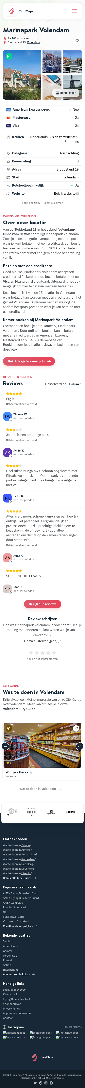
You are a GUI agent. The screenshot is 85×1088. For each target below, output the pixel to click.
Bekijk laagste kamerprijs (26, 361)
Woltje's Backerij (19, 772)
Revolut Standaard (14, 907)
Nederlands (39, 137)
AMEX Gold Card (13, 902)
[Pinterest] (40, 1083)
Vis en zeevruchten (63, 137)
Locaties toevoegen (15, 989)
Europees (71, 142)
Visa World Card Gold (16, 921)
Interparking (10, 969)
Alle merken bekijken (16, 974)
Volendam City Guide (19, 709)
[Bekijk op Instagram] (16, 1038)
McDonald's (10, 955)
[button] (9, 56)
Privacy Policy (11, 1008)
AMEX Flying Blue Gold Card (20, 893)
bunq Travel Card (13, 916)
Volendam (33, 42)
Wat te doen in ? (17, 845)
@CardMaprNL (73, 1027)
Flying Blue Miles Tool (16, 999)
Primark (7, 960)
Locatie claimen (53, 203)
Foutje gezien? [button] (31, 203)
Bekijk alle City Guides (17, 878)
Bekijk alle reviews (42, 604)
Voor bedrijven (12, 1004)
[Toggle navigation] (74, 11)
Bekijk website (65, 193)
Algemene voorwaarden (17, 1013)
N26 (5, 912)
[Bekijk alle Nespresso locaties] (47, 812)
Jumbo (7, 941)
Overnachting (69, 153)
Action (7, 965)
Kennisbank (10, 994)
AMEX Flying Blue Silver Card (21, 898)
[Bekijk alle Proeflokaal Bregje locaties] (27, 812)
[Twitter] (35, 1083)
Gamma (7, 951)
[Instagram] (45, 1083)
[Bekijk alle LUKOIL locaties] (66, 812)
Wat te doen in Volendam (37, 789)
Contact (8, 1018)
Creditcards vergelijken (18, 926)
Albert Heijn (10, 946)
